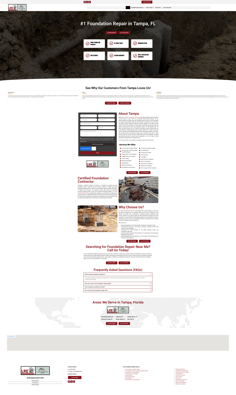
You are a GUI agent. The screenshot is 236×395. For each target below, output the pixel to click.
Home (128, 7)
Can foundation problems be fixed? (95, 287)
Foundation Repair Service (137, 7)
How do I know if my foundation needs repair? (98, 283)
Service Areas (149, 7)
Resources (157, 7)
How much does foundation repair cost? (96, 290)
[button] (2, 95)
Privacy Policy (89, 141)
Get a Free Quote (167, 7)
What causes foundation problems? (95, 274)
